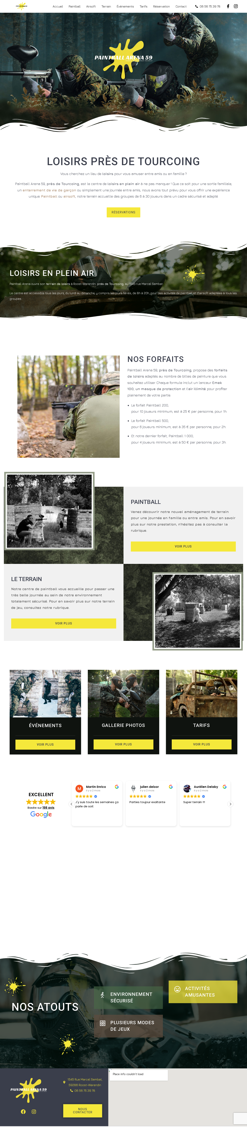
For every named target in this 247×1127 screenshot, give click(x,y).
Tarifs (143, 6)
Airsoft (91, 6)
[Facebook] (23, 1111)
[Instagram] (34, 1111)
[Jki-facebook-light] (228, 6)
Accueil (58, 6)
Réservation (161, 6)
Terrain (106, 6)
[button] (230, 804)
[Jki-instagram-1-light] (236, 6)
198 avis (48, 808)
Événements (125, 6)
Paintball (74, 6)
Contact (181, 6)
